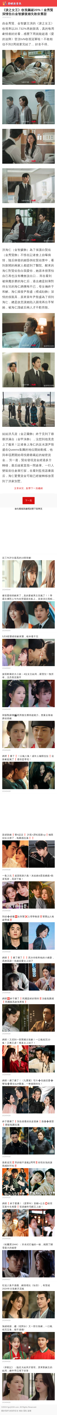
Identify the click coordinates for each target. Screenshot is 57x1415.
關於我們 (5, 1411)
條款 (21, 1411)
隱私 (25, 1411)
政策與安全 (14, 1411)
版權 (29, 1411)
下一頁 (28, 500)
